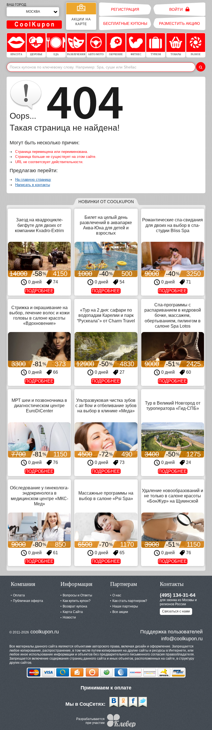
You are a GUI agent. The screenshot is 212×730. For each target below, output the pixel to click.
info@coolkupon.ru (182, 638)
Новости (69, 617)
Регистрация (125, 9)
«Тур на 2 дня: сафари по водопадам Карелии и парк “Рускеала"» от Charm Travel (106, 315)
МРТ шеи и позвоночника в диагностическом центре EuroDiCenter (39, 405)
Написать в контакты (32, 185)
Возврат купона (75, 606)
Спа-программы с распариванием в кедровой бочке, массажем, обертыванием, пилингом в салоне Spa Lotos (172, 315)
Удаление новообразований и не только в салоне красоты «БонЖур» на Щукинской (172, 495)
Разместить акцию (179, 23)
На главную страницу (33, 179)
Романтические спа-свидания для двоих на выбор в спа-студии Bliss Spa (172, 225)
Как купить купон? (77, 601)
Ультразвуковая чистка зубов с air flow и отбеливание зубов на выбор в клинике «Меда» (106, 405)
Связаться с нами (176, 611)
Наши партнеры (125, 606)
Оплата (19, 595)
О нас (116, 595)
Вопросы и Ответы (77, 595)
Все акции (120, 612)
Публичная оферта (28, 601)
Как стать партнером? (129, 601)
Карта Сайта (73, 612)
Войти (176, 9)
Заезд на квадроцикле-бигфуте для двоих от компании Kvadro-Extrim (39, 225)
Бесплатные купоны (125, 23)
